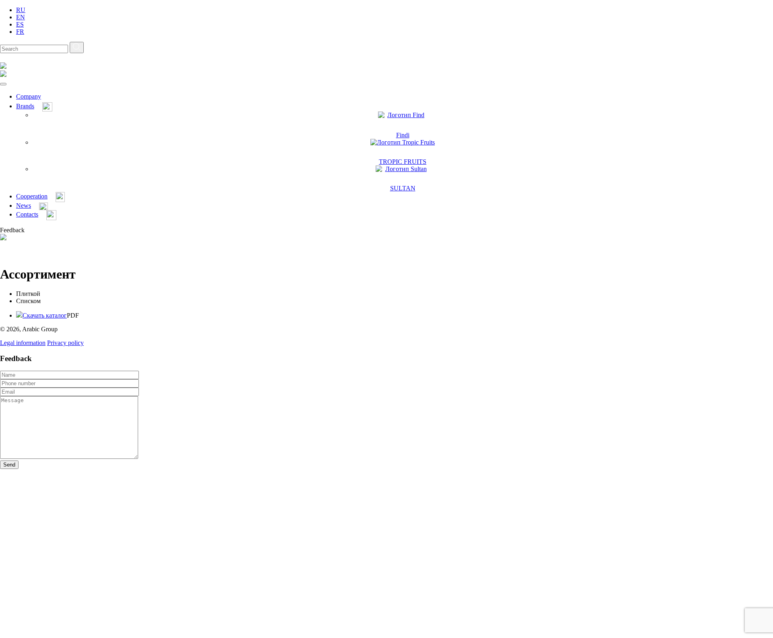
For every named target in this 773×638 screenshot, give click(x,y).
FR (20, 31)
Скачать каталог (45, 315)
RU (20, 9)
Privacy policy (65, 342)
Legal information (22, 342)
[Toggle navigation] (3, 84)
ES (20, 24)
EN (20, 17)
